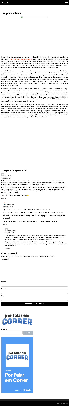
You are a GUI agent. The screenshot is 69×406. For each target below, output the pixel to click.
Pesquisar (4, 329)
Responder (3, 198)
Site (2, 296)
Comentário (5, 259)
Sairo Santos (8, 176)
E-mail (3, 289)
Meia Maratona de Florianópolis (21, 59)
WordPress (65, 403)
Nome (3, 281)
